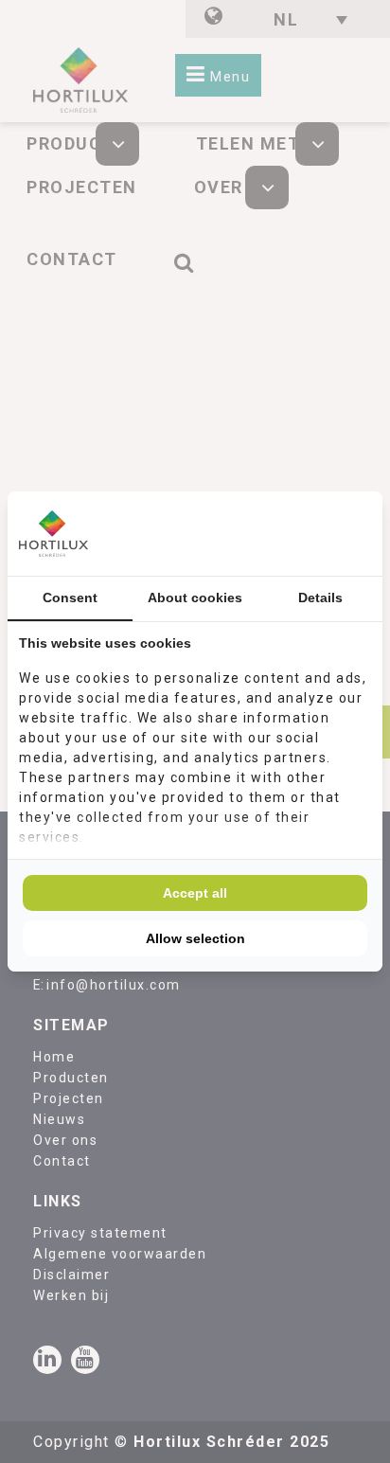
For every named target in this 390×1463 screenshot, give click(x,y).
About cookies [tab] (195, 597)
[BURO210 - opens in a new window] (300, 533)
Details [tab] (320, 597)
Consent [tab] (70, 597)
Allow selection (195, 938)
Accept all (195, 893)
